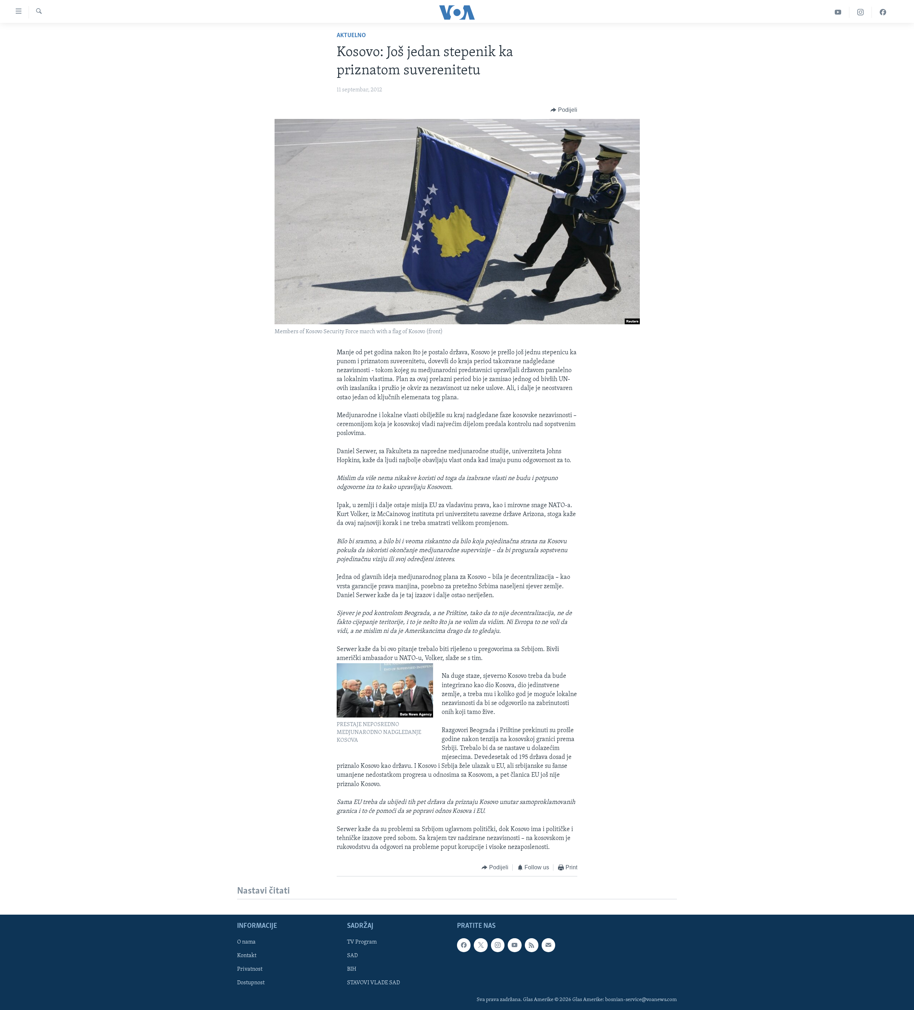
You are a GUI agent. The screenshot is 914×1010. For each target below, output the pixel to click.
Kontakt (246, 956)
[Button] (564, 110)
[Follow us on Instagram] (497, 945)
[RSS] (531, 945)
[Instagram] (860, 12)
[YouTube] (838, 12)
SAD (352, 956)
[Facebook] (883, 12)
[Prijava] (548, 945)
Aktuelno (351, 35)
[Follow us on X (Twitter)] (480, 945)
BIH (351, 969)
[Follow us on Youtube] (514, 945)
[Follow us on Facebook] (464, 945)
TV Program (362, 942)
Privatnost (249, 969)
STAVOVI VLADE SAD (373, 983)
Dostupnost (251, 983)
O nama (246, 942)
